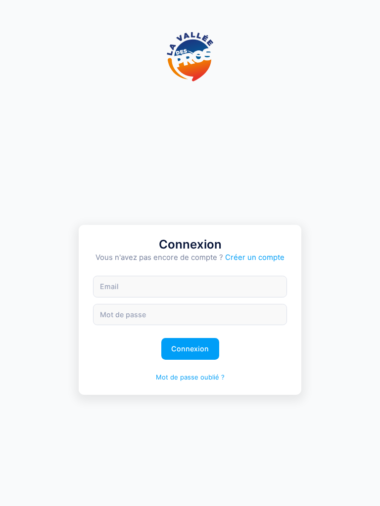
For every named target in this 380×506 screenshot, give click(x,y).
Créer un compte (255, 257)
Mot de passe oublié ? (190, 377)
